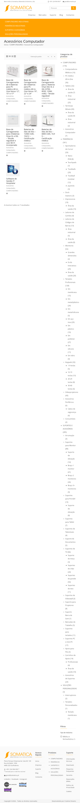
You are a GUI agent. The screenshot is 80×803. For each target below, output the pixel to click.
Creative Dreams (70, 801)
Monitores (69, 246)
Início (6, 45)
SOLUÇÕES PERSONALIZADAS (16, 34)
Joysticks (71, 186)
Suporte (53, 15)
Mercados (42, 15)
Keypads (68, 362)
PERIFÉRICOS (68, 139)
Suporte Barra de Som (68, 615)
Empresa (31, 15)
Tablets (68, 86)
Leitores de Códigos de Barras (69, 222)
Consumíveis (70, 419)
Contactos (70, 15)
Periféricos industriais (15, 26)
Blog (61, 15)
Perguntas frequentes (70, 770)
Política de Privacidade (70, 786)
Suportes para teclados (68, 631)
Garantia (69, 775)
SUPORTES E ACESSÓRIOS (15, 30)
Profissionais (73, 662)
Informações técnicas (70, 760)
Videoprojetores (71, 392)
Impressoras (70, 199)
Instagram (23, 779)
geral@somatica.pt (70, 1)
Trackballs (72, 169)
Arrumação (69, 435)
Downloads (70, 765)
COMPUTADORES (16, 45)
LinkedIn (7, 779)
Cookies (69, 791)
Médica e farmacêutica (69, 737)
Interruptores (70, 695)
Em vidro (71, 355)
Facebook (15, 779)
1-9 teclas (71, 365)
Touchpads (72, 162)
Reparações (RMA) (70, 780)
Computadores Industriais (17, 21)
